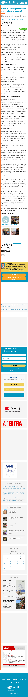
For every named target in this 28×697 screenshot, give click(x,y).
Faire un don (14, 274)
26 (10, 566)
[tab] (8, 648)
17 (4, 563)
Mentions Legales (6, 679)
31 (4, 568)
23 (23, 563)
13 (14, 561)
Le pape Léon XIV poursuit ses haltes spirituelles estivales (9, 602)
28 (17, 566)
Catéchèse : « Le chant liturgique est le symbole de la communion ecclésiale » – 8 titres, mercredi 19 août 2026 (13, 493)
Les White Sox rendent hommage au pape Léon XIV (13, 497)
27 (14, 566)
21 (17, 563)
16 (23, 561)
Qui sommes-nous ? (7, 677)
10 (4, 561)
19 (10, 563)
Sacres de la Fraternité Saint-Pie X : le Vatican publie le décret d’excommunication (15, 511)
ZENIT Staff (16, 19)
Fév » (6, 571)
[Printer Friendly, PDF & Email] (23, 29)
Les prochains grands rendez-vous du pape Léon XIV (9, 592)
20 (14, 563)
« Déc (4, 571)
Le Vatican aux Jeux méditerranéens (10, 500)
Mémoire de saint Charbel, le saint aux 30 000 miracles (16, 524)
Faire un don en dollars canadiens (14, 278)
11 (7, 561)
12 (10, 561)
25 (7, 566)
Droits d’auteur (14, 679)
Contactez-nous (22, 679)
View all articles (5, 259)
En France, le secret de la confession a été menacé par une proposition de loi (16, 531)
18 (7, 563)
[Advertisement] (14, 293)
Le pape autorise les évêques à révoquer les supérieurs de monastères (16, 538)
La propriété (15, 677)
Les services (22, 677)
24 (4, 566)
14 (17, 561)
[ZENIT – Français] (8, 2)
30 (23, 566)
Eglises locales (17, 243)
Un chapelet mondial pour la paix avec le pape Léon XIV (16, 518)
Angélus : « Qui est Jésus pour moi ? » (10, 486)
